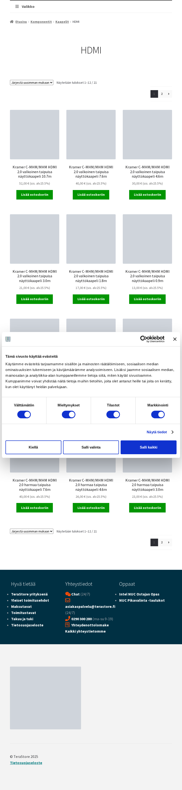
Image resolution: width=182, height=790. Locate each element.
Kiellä (33, 447)
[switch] (68, 414)
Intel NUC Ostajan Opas (139, 594)
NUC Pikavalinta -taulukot (142, 600)
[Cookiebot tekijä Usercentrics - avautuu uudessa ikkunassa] (143, 339)
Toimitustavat (23, 612)
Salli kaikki (148, 447)
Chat (75, 594)
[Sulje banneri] (175, 339)
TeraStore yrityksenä (29, 594)
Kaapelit (62, 22)
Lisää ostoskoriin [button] (34, 194)
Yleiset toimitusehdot (30, 600)
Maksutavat (21, 606)
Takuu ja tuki (22, 618)
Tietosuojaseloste (27, 625)
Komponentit (41, 22)
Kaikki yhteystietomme (85, 631)
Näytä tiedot (157, 432)
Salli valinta (91, 447)
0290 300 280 (81, 618)
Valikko (28, 6)
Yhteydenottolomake (90, 625)
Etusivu (21, 22)
